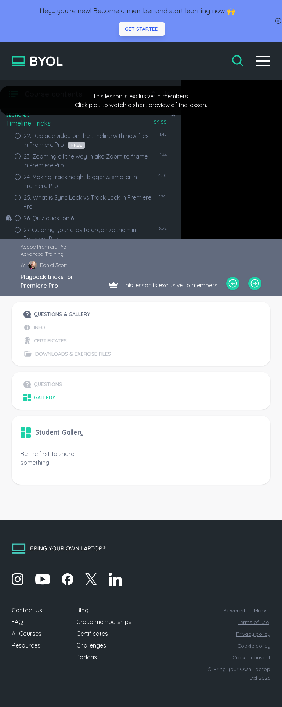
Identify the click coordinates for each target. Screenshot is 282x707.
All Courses (26, 633)
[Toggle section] (173, 115)
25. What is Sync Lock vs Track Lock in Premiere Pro (87, 202)
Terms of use (253, 622)
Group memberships (103, 622)
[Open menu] (263, 61)
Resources (26, 645)
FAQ (17, 622)
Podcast (87, 657)
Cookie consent (251, 657)
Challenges (91, 645)
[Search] (238, 61)
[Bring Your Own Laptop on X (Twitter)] (91, 579)
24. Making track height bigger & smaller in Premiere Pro (80, 181)
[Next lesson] (254, 283)
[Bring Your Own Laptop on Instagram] (18, 579)
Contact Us (27, 610)
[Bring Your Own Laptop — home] (37, 61)
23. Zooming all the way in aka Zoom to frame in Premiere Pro (86, 161)
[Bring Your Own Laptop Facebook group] (67, 579)
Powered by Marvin (246, 610)
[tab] (67, 314)
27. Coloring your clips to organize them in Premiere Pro (80, 234)
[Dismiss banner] (278, 21)
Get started (142, 29)
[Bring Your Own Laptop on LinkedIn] (115, 579)
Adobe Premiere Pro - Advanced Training (45, 250)
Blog (82, 610)
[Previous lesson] (232, 283)
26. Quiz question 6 (49, 218)
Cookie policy (253, 645)
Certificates (92, 633)
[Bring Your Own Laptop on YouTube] (42, 579)
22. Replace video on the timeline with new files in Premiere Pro (86, 140)
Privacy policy (253, 634)
